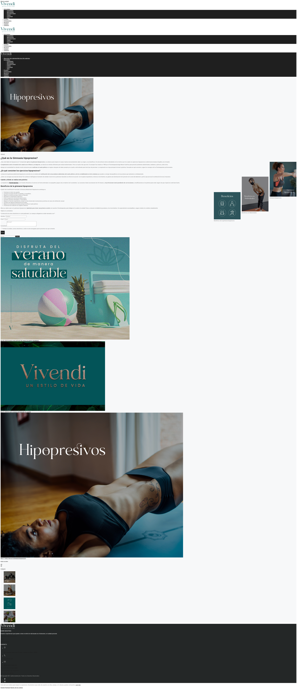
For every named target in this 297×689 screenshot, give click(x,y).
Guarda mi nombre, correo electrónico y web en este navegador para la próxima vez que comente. (28, 228)
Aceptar (3, 687)
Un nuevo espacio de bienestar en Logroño (19, 412)
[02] (9, 595)
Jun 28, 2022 (4, 340)
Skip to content (5, 1)
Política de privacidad (9, 668)
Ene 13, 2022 (4, 412)
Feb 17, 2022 (4, 558)
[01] (9, 582)
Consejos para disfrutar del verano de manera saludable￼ (23, 340)
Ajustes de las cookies (16, 687)
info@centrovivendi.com (10, 665)
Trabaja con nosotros (8, 636)
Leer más (78, 685)
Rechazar (7, 687)
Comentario (4, 226)
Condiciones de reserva (10, 670)
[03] (9, 608)
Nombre (3, 216)
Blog (2, 639)
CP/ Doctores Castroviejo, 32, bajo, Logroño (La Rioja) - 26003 (20, 652)
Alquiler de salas (7, 673)
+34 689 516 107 (8, 658)
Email (2, 219)
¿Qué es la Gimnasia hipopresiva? (17, 558)
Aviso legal (5, 642)
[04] (9, 622)
